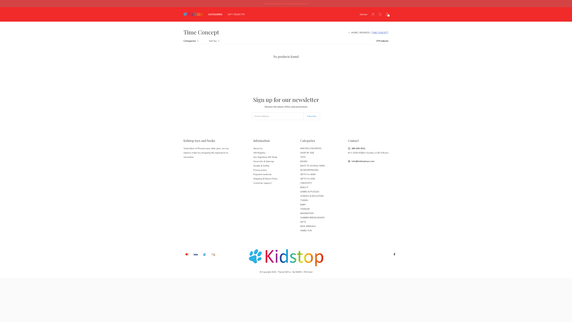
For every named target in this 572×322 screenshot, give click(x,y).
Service (363, 14)
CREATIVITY (306, 183)
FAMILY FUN (306, 230)
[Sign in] (373, 14)
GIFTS (303, 222)
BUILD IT (304, 187)
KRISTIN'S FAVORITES (310, 148)
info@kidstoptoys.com (363, 161)
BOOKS (303, 161)
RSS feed (308, 272)
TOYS (303, 157)
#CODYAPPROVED (309, 170)
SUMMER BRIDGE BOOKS (312, 217)
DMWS (298, 272)
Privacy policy (260, 170)
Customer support (262, 183)
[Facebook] (394, 254)
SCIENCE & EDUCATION (312, 196)
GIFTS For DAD (307, 178)
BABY (303, 204)
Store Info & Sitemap (263, 161)
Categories (215, 14)
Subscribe (311, 116)
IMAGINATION (307, 213)
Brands (365, 32)
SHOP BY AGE (307, 152)
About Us (257, 148)
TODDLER (305, 209)
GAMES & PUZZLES (309, 191)
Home (354, 32)
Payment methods (262, 174)
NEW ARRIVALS (308, 226)
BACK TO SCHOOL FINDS (312, 165)
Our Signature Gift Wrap (265, 157)
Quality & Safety (261, 165)
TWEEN (304, 200)
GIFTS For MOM (307, 174)
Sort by (213, 40)
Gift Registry (236, 14)
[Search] (380, 14)
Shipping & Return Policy (265, 178)
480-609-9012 (358, 148)
